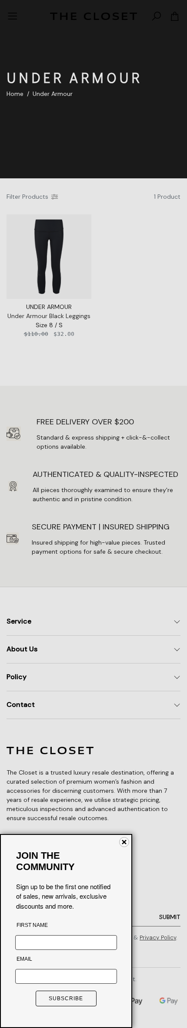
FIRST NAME (32, 925)
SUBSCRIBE (66, 998)
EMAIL (24, 959)
